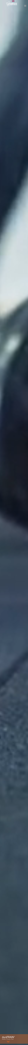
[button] (24, 5)
